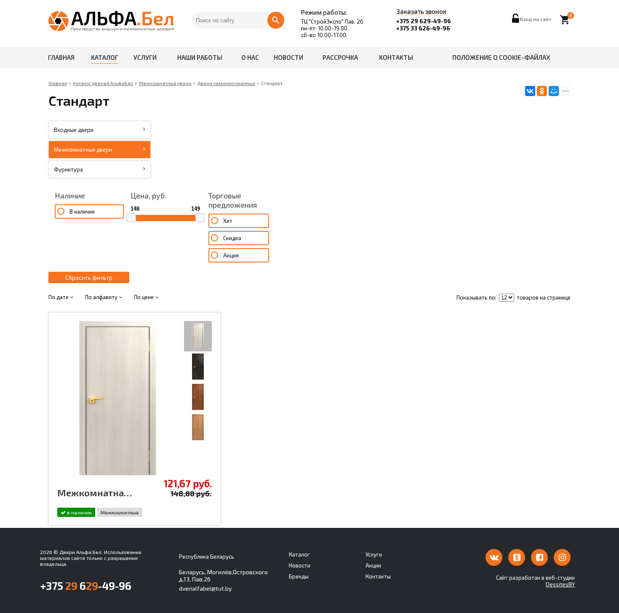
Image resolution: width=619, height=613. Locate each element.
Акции (373, 565)
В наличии (82, 211)
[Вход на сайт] (516, 20)
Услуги (145, 57)
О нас (250, 57)
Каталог (104, 57)
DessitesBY (560, 584)
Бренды (299, 576)
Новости (288, 57)
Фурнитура (68, 169)
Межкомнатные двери (83, 149)
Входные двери (73, 129)
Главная (61, 57)
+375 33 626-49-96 (423, 28)
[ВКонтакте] (530, 91)
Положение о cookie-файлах (501, 57)
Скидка (232, 238)
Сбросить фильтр (88, 277)
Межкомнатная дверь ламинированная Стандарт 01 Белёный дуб (96, 492)
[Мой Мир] (554, 91)
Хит (227, 220)
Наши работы (199, 57)
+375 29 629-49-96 (423, 20)
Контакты (396, 57)
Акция (231, 255)
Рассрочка (340, 57)
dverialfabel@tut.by (205, 588)
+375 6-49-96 (85, 585)
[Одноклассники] (542, 91)
